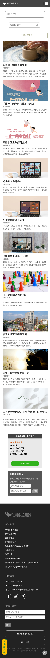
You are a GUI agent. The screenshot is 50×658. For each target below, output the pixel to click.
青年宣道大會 (10, 534)
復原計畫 (8, 554)
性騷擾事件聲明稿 (12, 558)
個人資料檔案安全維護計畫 (16, 567)
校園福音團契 (12, 3)
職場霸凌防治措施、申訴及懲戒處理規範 (21, 562)
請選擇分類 (11, 14)
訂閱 (35, 491)
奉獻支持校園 (25, 633)
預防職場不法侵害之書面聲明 (17, 546)
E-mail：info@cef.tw (14, 586)
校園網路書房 (10, 542)
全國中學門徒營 (11, 530)
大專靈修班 (9, 538)
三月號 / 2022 (25, 35)
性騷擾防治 (9, 550)
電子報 (25, 642)
